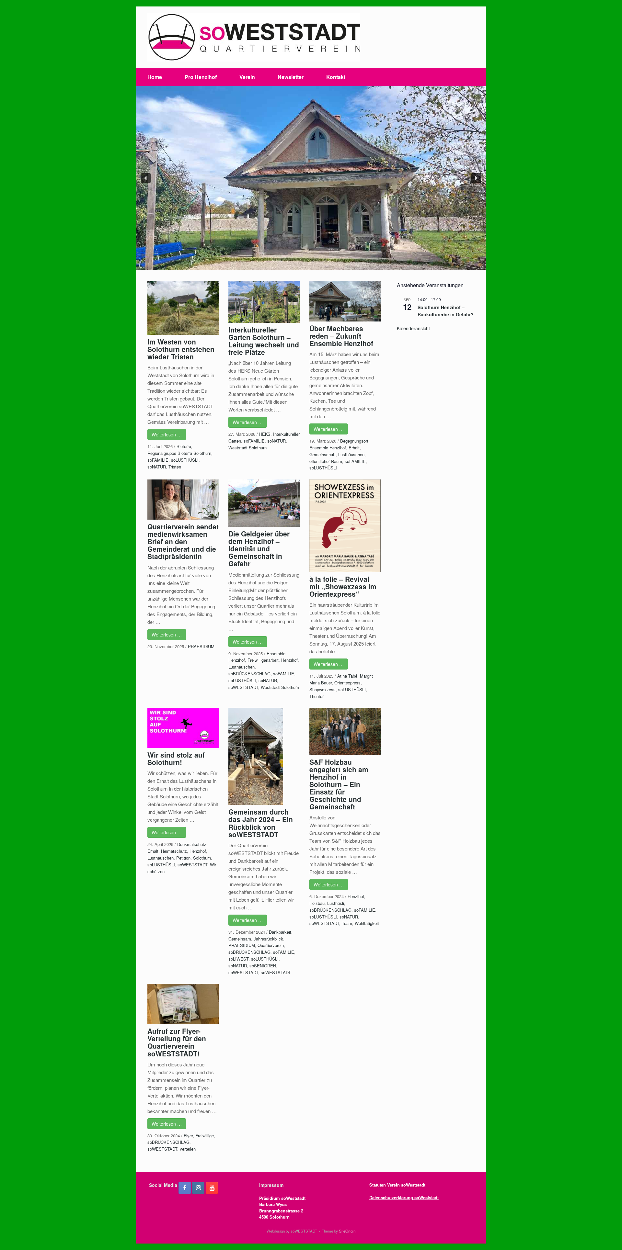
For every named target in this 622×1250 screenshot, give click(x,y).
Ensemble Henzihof (327, 448)
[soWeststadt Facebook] (185, 1188)
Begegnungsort (354, 441)
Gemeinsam (239, 939)
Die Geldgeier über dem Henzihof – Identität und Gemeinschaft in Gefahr (259, 548)
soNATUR (156, 467)
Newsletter (291, 77)
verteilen (188, 1149)
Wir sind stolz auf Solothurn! (176, 758)
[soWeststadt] (253, 37)
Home (154, 77)
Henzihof (289, 660)
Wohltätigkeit (367, 923)
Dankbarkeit (280, 932)
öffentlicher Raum (325, 461)
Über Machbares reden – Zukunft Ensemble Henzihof (341, 335)
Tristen (174, 467)
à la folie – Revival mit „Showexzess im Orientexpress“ (342, 586)
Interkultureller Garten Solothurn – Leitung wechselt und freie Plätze (263, 341)
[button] (146, 178)
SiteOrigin (347, 1230)
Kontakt (335, 77)
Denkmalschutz (191, 844)
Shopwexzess (322, 689)
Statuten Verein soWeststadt (397, 1185)
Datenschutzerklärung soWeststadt (404, 1197)
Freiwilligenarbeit (263, 660)
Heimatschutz (174, 851)
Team (347, 923)
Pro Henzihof (201, 77)
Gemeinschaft (322, 454)
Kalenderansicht (413, 328)
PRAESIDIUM (201, 646)
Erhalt (354, 448)
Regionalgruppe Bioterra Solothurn (179, 453)
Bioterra (184, 446)
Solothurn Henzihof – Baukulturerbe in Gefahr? (446, 311)
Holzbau (317, 903)
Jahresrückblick (268, 939)
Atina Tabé (347, 676)
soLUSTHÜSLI (185, 460)
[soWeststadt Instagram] (198, 1188)
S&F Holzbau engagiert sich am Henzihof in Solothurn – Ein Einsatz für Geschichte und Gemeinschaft (338, 784)
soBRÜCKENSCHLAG (249, 673)
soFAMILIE (157, 460)
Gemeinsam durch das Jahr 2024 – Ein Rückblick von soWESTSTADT (260, 823)
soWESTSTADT (243, 687)
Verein (247, 77)
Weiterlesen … (167, 434)
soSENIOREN (262, 966)
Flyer (188, 1135)
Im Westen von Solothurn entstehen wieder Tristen (180, 349)
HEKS (265, 434)
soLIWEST (238, 959)
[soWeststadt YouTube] (212, 1188)
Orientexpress (347, 683)
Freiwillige (204, 1135)
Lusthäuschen (351, 454)
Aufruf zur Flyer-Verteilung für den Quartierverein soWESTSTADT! (176, 1042)
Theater (316, 696)
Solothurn (202, 858)
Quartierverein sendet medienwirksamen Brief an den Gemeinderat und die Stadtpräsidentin (183, 541)
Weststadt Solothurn (247, 448)
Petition (183, 858)
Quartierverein (271, 945)
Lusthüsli (335, 903)
